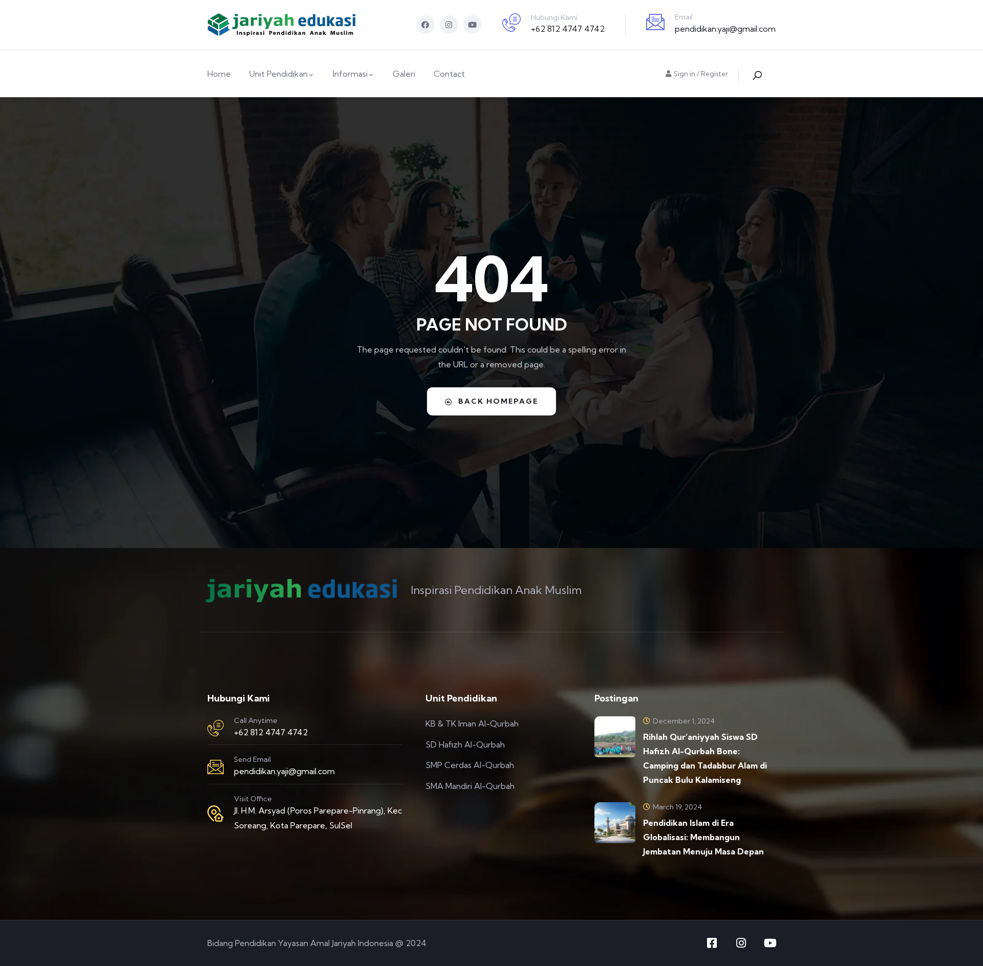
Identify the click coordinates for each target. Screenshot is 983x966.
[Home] (281, 24)
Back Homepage (498, 401)
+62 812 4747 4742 (568, 29)
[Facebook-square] (711, 943)
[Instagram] (449, 24)
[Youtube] (472, 24)
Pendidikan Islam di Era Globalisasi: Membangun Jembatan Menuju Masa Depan (703, 837)
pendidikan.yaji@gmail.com (725, 29)
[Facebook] (425, 24)
